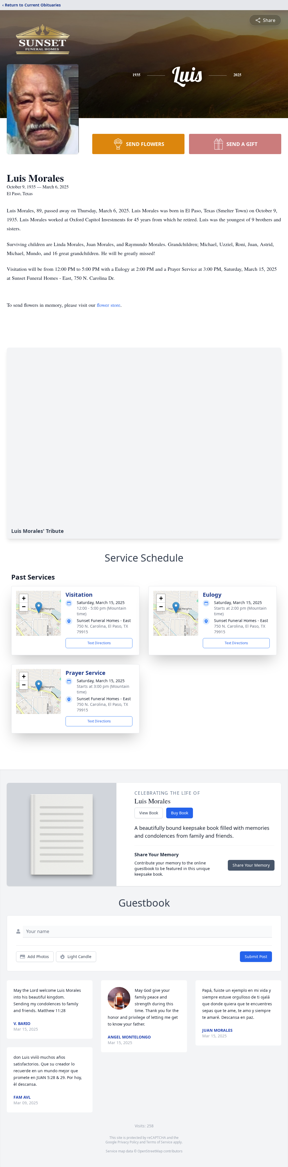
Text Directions (99, 643)
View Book (148, 812)
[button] (38, 607)
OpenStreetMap (150, 1151)
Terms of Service (159, 1142)
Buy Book (179, 812)
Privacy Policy (128, 1142)
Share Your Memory (251, 865)
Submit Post (256, 956)
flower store (108, 304)
